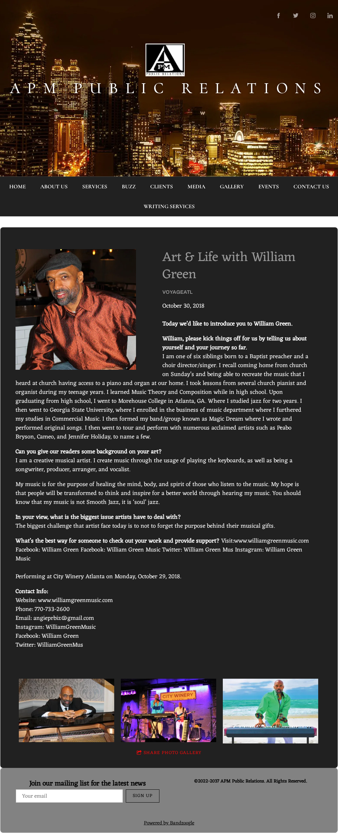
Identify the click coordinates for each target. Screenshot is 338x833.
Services (94, 186)
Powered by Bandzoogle (169, 823)
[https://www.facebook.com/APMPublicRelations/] (278, 15)
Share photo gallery (172, 753)
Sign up (142, 796)
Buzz (129, 186)
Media (196, 186)
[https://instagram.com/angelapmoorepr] (313, 15)
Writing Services (169, 206)
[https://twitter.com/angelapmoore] (295, 15)
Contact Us (311, 186)
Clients (161, 186)
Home (17, 186)
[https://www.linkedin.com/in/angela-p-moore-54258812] (330, 15)
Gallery (232, 186)
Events (268, 186)
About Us (54, 186)
